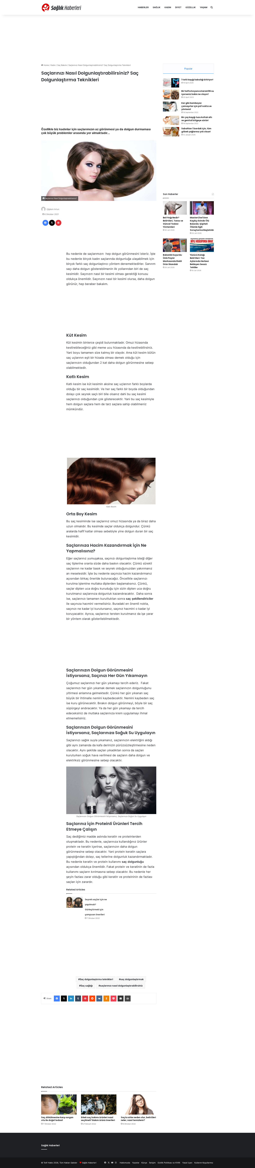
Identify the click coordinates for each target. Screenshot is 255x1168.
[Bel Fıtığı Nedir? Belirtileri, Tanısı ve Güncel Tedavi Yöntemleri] (175, 208)
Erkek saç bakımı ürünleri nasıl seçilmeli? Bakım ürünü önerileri (98, 1119)
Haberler (143, 7)
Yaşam (203, 7)
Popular (188, 68)
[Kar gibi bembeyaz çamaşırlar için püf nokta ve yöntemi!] (171, 106)
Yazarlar (135, 1162)
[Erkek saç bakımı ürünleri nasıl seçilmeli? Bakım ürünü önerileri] (98, 1104)
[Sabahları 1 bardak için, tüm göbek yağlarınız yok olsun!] (171, 131)
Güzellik (190, 7)
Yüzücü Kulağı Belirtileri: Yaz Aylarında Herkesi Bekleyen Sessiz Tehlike (199, 261)
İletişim (152, 1162)
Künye (144, 1162)
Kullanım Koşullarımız (203, 1162)
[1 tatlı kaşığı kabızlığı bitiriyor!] (171, 82)
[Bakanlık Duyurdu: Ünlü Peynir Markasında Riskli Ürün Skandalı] (175, 245)
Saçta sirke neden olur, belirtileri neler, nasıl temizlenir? (138, 1119)
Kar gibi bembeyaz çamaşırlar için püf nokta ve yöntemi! (196, 106)
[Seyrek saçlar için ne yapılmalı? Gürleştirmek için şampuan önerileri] (74, 902)
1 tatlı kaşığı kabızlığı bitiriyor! (197, 79)
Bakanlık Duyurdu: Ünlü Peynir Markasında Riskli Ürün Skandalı (172, 259)
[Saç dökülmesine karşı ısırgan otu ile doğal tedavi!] (59, 1104)
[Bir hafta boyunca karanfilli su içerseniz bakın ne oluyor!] (171, 94)
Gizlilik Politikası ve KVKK (169, 1162)
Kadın (168, 7)
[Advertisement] (127, 38)
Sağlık (156, 7)
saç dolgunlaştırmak (132, 979)
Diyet (178, 7)
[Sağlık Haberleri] (61, 7)
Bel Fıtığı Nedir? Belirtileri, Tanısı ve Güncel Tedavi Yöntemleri (173, 222)
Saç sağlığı (87, 985)
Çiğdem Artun (53, 209)
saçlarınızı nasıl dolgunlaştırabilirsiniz (121, 985)
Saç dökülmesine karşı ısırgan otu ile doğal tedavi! (57, 1119)
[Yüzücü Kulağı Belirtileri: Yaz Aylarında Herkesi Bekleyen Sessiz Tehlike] (202, 245)
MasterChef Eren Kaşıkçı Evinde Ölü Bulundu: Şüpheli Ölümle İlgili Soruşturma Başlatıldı (202, 224)
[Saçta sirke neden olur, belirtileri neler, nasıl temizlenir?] (138, 1104)
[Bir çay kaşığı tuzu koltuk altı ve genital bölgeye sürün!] (171, 120)
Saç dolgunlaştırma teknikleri (96, 979)
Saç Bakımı (62, 65)
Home (46, 65)
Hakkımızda (125, 1162)
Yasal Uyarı (187, 1162)
